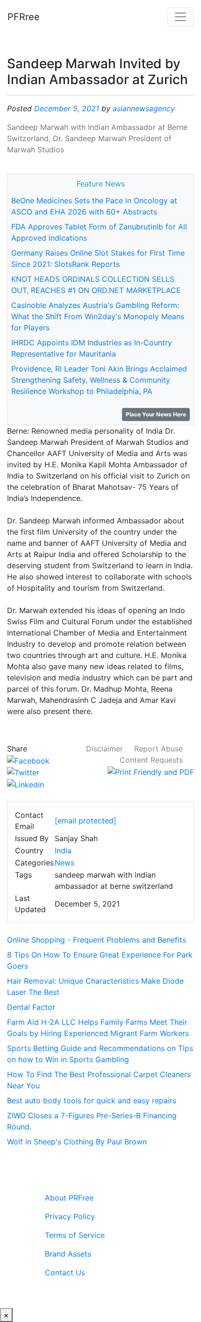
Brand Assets (68, 1253)
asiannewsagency (144, 108)
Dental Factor (31, 1007)
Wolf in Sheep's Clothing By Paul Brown (77, 1141)
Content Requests (151, 760)
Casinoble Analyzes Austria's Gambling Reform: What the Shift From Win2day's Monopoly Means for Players (97, 316)
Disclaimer (104, 748)
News (64, 862)
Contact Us (65, 1272)
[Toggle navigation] (180, 16)
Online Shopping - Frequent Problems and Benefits (96, 939)
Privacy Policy (70, 1216)
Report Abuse (158, 748)
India (63, 850)
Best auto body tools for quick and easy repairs (91, 1100)
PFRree (23, 16)
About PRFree (69, 1197)
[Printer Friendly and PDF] (151, 771)
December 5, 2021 (66, 108)
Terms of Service (75, 1235)
